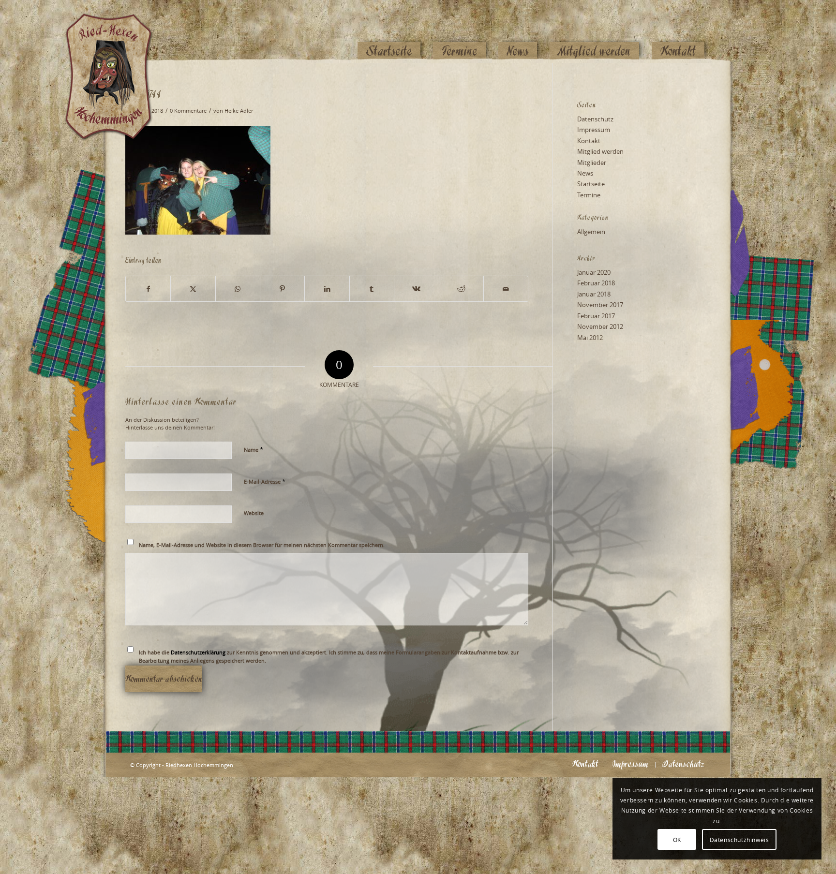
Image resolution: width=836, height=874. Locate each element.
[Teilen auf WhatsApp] (238, 288)
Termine (588, 195)
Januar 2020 (594, 272)
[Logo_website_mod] (115, 31)
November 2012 (600, 326)
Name (253, 449)
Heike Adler (238, 110)
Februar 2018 (596, 283)
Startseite (591, 183)
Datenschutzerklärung (198, 652)
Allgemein (591, 231)
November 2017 (600, 304)
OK (677, 840)
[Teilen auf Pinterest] (282, 288)
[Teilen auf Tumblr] (372, 288)
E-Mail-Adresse (264, 481)
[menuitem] (389, 32)
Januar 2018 (594, 294)
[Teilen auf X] (193, 288)
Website (254, 513)
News (585, 173)
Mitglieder (591, 162)
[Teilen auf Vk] (416, 288)
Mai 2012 (590, 337)
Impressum (593, 129)
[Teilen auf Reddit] (461, 288)
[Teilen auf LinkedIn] (327, 288)
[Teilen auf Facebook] (148, 288)
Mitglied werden (600, 151)
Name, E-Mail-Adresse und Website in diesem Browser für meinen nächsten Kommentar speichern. (262, 544)
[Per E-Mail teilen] (506, 288)
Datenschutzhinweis (739, 840)
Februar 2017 (596, 315)
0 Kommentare (188, 110)
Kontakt (588, 140)
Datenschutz (595, 119)
